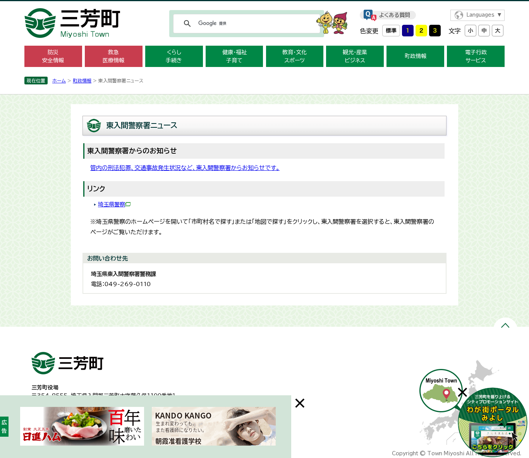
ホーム (59, 80)
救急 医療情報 (113, 56)
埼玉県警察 (111, 204)
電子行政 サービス (476, 56)
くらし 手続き (174, 56)
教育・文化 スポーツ (294, 56)
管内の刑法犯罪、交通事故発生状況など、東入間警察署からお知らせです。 (185, 168)
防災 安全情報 (53, 56)
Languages (480, 14)
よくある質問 (394, 15)
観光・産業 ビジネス (355, 56)
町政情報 (415, 56)
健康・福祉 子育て (234, 56)
